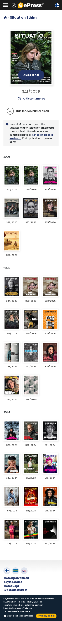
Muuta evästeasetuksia (20, 615)
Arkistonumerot (31, 99)
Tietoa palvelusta (16, 578)
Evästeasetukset (15, 590)
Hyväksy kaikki (46, 615)
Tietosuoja (11, 586)
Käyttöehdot (12, 582)
